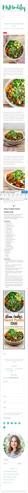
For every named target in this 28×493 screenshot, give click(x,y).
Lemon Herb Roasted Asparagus (10, 471)
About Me (6, 459)
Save (6, 32)
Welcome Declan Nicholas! (9, 479)
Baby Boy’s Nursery (7, 482)
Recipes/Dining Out (20, 359)
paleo (14, 360)
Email (5, 402)
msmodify (7, 28)
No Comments (21, 28)
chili (12, 360)
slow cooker (19, 360)
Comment (5, 381)
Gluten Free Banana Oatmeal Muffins (11, 474)
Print (15, 205)
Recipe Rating (6, 377)
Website (4, 407)
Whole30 (14, 361)
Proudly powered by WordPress (7, 491)
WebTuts (24, 491)
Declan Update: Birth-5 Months (10, 477)
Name (4, 396)
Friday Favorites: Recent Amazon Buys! (8, 370)
